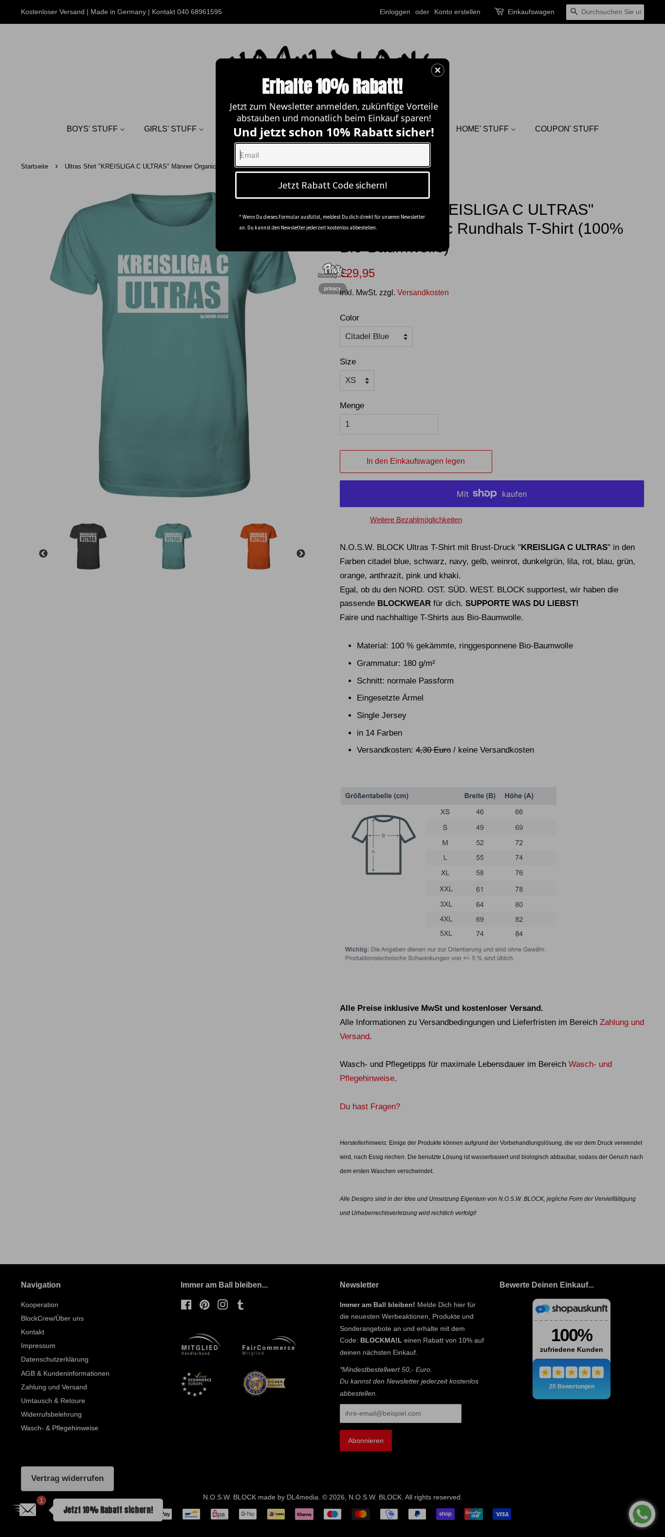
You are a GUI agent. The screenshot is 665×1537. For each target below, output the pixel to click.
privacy (332, 288)
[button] (437, 70)
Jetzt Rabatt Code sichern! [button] (333, 185)
